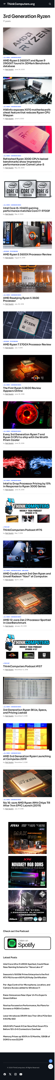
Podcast (6, 527)
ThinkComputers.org (21, 4)
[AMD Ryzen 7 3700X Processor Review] (27, 325)
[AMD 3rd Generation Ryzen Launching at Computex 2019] (27, 737)
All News (7, 57)
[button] (4, 3)
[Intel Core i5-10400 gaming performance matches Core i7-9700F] (27, 188)
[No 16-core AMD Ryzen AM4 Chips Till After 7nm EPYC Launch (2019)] (27, 783)
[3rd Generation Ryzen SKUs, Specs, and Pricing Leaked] (27, 690)
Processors (14, 251)
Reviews (6, 251)
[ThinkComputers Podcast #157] (27, 647)
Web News (25, 570)
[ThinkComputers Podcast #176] (27, 510)
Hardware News (16, 57)
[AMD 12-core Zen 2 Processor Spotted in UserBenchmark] (27, 600)
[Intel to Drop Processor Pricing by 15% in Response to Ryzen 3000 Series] (27, 464)
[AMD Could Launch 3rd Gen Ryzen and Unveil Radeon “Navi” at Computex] (27, 554)
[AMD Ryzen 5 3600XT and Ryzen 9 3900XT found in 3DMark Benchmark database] (27, 41)
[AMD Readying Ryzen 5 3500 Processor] (27, 278)
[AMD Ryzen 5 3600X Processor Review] (27, 235)
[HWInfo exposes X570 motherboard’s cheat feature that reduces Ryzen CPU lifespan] (27, 90)
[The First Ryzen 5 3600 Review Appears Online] (27, 368)
